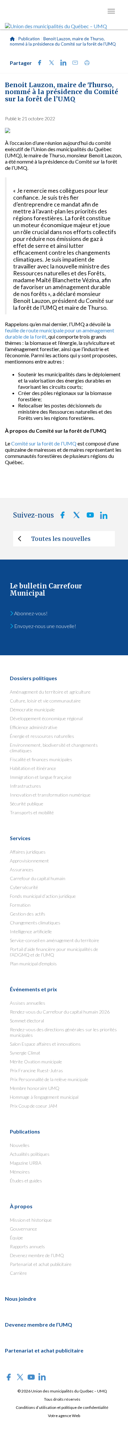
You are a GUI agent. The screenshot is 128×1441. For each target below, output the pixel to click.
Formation (20, 905)
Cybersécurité (24, 887)
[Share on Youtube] (88, 517)
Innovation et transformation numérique (50, 795)
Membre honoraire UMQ (34, 1088)
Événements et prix (33, 989)
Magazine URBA (25, 1163)
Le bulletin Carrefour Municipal (46, 589)
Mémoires (20, 1172)
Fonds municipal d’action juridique (43, 896)
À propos (21, 1206)
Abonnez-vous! (30, 613)
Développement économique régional (46, 718)
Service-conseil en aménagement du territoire (54, 940)
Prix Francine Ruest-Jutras (36, 1070)
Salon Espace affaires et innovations (45, 1044)
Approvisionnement (29, 860)
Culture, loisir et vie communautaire (45, 700)
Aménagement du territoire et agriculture (50, 692)
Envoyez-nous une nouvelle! (44, 626)
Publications (25, 1131)
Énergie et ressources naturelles (42, 736)
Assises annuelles (27, 1003)
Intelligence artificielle (31, 931)
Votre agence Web (64, 1415)
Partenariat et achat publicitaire (41, 1264)
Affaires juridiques (28, 852)
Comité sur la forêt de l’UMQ (43, 443)
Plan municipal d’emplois (33, 963)
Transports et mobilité (32, 812)
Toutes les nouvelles (61, 539)
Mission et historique (31, 1220)
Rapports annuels (27, 1246)
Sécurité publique (26, 803)
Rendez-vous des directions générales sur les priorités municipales (63, 1032)
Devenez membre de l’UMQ (37, 1255)
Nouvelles (20, 1145)
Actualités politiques (30, 1154)
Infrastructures (25, 786)
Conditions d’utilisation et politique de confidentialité (62, 1407)
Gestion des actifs (27, 914)
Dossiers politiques (33, 678)
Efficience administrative (33, 727)
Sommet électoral (27, 1020)
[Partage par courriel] (73, 63)
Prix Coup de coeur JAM (33, 1106)
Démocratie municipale (32, 709)
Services (20, 838)
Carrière (18, 1273)
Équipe (16, 1237)
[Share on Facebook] (38, 63)
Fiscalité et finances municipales (41, 759)
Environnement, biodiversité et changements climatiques (54, 747)
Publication (29, 38)
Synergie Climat (25, 1053)
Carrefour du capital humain (37, 878)
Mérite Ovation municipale (36, 1061)
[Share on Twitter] (49, 63)
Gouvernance (23, 1229)
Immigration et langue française (41, 777)
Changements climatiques (35, 922)
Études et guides (26, 1180)
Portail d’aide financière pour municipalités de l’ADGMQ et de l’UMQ (54, 951)
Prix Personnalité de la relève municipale (49, 1079)
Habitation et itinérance (33, 768)
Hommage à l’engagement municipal (44, 1097)
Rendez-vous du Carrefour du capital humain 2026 (60, 1012)
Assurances (21, 869)
